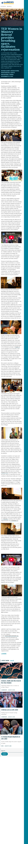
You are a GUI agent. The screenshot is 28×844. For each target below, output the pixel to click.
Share (4, 653)
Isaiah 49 (17, 347)
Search (4, 6)
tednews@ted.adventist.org (11, 636)
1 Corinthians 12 (14, 520)
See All (12, 660)
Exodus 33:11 (4, 472)
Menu (10, 6)
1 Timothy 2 (5, 519)
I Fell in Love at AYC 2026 (9, 710)
